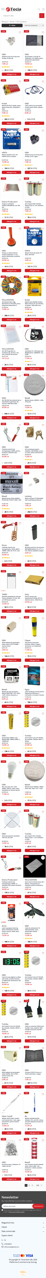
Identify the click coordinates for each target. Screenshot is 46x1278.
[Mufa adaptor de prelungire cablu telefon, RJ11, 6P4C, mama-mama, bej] (11, 1056)
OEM (4, 54)
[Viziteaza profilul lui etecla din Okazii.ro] (23, 1273)
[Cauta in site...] (39, 9)
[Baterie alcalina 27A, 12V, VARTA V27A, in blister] (11, 139)
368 (37, 1185)
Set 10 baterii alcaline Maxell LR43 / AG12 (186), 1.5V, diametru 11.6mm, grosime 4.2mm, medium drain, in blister (34, 1166)
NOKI (4, 398)
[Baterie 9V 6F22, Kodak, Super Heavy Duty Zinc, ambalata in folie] (11, 90)
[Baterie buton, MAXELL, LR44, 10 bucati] (34, 384)
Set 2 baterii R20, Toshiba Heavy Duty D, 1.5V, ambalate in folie (34, 205)
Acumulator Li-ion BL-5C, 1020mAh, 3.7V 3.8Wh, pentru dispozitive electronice (34, 58)
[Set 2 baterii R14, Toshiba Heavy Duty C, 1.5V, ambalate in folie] (34, 820)
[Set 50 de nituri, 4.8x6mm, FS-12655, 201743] (11, 1148)
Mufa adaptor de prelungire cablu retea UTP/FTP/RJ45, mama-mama (10, 644)
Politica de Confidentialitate (16, 1212)
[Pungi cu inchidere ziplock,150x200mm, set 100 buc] (11, 188)
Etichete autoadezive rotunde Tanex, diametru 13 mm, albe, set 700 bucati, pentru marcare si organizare (11, 598)
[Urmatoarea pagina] (41, 1185)
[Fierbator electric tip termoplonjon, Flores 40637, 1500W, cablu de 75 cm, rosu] (11, 531)
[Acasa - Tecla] (13, 9)
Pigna (27, 689)
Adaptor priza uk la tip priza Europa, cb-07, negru (34, 155)
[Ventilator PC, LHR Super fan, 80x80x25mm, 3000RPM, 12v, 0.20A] (34, 335)
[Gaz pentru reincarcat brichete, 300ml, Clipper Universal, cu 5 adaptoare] (34, 627)
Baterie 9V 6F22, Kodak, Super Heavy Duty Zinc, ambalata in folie (11, 107)
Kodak (4, 103)
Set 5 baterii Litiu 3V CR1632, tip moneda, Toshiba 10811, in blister (34, 739)
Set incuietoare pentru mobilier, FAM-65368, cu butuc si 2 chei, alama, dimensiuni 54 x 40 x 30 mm (34, 450)
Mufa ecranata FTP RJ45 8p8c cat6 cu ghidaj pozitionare (34, 499)
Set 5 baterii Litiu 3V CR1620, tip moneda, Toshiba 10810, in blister (11, 1027)
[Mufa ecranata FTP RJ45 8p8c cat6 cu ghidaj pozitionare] (34, 482)
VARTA (4, 152)
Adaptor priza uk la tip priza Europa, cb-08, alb (11, 57)
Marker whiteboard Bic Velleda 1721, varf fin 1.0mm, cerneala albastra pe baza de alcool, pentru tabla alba (34, 1120)
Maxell (27, 398)
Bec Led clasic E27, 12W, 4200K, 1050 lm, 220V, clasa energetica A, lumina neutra (11, 788)
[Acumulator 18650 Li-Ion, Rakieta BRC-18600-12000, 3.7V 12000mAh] (11, 722)
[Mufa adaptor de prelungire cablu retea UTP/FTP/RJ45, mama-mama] (11, 627)
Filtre (13, 25)
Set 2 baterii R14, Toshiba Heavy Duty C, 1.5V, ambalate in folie (34, 837)
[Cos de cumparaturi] (43, 9)
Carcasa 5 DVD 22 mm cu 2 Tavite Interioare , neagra (33, 1073)
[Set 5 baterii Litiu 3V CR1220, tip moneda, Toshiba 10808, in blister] (34, 961)
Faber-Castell (7, 1116)
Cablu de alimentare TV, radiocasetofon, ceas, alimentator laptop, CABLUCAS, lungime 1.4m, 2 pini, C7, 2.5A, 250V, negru (33, 929)
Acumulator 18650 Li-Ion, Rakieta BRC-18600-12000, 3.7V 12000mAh (11, 739)
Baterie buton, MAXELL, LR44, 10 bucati (34, 401)
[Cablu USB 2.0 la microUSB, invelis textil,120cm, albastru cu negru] (34, 90)
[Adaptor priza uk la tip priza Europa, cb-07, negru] (34, 139)
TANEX (4, 594)
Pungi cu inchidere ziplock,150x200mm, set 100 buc (11, 205)
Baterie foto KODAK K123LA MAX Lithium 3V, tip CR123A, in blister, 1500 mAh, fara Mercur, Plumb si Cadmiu (34, 303)
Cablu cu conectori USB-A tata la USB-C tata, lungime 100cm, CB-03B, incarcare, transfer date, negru (34, 1027)
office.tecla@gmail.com (11, 1247)
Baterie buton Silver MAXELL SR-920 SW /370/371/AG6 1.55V (11, 499)
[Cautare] (41, 15)
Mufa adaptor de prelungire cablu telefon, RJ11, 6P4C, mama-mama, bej (10, 1074)
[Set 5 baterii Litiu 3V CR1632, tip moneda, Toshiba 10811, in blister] (34, 722)
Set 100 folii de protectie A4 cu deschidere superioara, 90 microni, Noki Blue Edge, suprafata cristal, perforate (11, 401)
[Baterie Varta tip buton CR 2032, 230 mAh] (34, 237)
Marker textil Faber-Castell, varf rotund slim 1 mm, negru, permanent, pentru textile (11, 1120)
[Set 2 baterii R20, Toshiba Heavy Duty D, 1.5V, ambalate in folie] (34, 188)
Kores (4, 926)
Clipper (28, 640)
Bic (26, 1116)
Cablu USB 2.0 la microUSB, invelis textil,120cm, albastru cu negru (34, 107)
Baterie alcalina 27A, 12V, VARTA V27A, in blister (10, 155)
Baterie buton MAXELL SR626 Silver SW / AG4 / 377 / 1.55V (34, 787)
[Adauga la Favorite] (20, 32)
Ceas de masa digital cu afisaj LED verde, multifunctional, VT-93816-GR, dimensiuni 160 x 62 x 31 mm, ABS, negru (11, 978)
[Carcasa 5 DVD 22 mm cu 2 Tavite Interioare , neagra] (34, 1056)
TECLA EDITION (8, 300)
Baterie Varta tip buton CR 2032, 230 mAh (33, 254)
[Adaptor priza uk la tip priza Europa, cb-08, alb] (11, 41)
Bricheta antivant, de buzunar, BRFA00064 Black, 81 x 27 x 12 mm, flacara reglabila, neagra (34, 549)
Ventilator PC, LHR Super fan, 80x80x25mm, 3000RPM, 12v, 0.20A (34, 352)
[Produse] (3, 9)
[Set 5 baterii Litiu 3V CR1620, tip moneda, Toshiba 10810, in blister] (11, 1010)
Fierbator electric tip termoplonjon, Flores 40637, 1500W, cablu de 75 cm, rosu (11, 549)
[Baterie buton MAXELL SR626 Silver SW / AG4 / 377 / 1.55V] (34, 771)
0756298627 (8, 1244)
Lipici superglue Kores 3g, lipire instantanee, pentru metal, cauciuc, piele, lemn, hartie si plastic (10, 929)
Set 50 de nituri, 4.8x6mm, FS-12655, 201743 (11, 1165)
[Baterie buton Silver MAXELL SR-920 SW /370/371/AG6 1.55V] (11, 482)
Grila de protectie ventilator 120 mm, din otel (11, 837)
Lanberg (28, 496)
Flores (4, 545)
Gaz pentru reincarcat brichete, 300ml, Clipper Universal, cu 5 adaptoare (33, 644)
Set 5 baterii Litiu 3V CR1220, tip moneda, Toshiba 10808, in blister (34, 978)
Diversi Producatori (10, 202)
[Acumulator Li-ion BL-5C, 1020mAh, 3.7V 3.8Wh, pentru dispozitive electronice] (34, 41)
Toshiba (28, 202)
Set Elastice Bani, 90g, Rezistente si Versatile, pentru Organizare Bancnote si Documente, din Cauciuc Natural (11, 303)
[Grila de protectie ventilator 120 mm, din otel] (11, 820)
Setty (27, 594)
